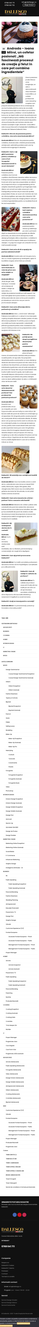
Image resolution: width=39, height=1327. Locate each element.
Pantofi (8, 714)
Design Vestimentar (12, 669)
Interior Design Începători (14, 799)
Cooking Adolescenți (13, 1094)
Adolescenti (7, 627)
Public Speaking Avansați (17, 888)
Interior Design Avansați (14, 803)
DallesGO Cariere (8, 1265)
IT (3, 647)
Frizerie (11, 767)
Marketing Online (9, 651)
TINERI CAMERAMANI (12, 1163)
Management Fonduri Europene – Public (22, 949)
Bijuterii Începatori (15, 706)
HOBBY (5, 956)
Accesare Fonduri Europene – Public (20, 941)
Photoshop (9, 791)
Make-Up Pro (13, 746)
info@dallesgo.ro (29, 2)
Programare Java (11, 1041)
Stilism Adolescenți (12, 1090)
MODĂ (5, 665)
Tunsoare (12, 759)
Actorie (8, 961)
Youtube (19, 1215)
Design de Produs (11, 831)
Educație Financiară (12, 908)
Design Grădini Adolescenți (15, 1082)
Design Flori (9, 815)
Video (8, 787)
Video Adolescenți (12, 1074)
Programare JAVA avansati (15, 1054)
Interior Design (8, 643)
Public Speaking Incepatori (17, 981)
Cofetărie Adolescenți (13, 1098)
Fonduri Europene (11, 932)
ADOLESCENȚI (7, 1057)
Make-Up (9, 734)
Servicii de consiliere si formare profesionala (20, 1187)
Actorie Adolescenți (12, 1062)
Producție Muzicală (12, 1001)
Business (6, 631)
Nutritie (8, 997)
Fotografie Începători (16, 775)
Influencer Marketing (13, 859)
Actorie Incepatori (14, 965)
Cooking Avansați (12, 1013)
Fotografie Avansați (15, 779)
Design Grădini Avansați (14, 811)
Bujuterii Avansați (14, 710)
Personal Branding (12, 892)
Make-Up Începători (15, 738)
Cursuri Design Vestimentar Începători (21, 674)
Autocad (9, 819)
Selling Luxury (10, 726)
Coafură (11, 755)
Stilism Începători (14, 686)
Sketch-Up (9, 823)
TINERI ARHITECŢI (11, 1155)
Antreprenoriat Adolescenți (15, 1086)
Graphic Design (11, 864)
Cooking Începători (12, 1009)
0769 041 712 (10, 5)
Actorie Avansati (14, 969)
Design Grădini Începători (14, 807)
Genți (7, 718)
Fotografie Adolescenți (13, 1070)
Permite (19, 1323)
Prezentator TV (11, 912)
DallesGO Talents (8, 1268)
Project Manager (11, 952)
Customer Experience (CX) (15, 928)
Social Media (10, 851)
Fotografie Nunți (14, 783)
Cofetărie (9, 1021)
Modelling (9, 730)
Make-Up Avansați (15, 742)
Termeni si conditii (8, 1277)
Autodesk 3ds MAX (12, 827)
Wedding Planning (12, 900)
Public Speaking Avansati (17, 985)
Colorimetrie (13, 763)
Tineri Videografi (11, 1183)
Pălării (8, 722)
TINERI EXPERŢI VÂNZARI (13, 1167)
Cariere (5, 1150)
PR (6, 876)
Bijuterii (8, 702)
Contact (5, 1274)
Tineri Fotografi (11, 1179)
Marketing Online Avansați (14, 847)
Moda (5, 655)
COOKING (6, 1005)
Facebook (15, 1215)
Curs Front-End (11, 1049)
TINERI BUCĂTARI (11, 1159)
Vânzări (8, 924)
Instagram (24, 1215)
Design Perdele (11, 835)
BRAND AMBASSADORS (13, 1175)
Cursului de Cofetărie (26, 127)
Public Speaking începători (17, 884)
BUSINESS (6, 871)
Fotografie (9, 771)
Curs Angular (10, 1045)
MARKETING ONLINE (9, 839)
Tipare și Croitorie (12, 698)
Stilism (8, 682)
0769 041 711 (10, 3)
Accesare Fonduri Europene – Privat (20, 936)
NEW (4, 1106)
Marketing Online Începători (15, 843)
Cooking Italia (10, 1017)
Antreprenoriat (11, 904)
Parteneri (5, 1271)
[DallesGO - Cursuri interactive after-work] (15, 12)
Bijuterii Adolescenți (12, 1102)
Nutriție (8, 1029)
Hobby (5, 639)
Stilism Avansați (14, 690)
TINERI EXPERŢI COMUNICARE (15, 1171)
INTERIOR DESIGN (8, 795)
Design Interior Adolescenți (15, 1078)
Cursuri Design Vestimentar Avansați (21, 678)
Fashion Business (11, 694)
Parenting (9, 993)
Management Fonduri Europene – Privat (22, 945)
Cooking (6, 635)
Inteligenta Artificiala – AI (14, 868)
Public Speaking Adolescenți (15, 1066)
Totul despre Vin (11, 1025)
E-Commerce (10, 855)
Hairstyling (9, 750)
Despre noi (5, 1263)
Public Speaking (11, 880)
